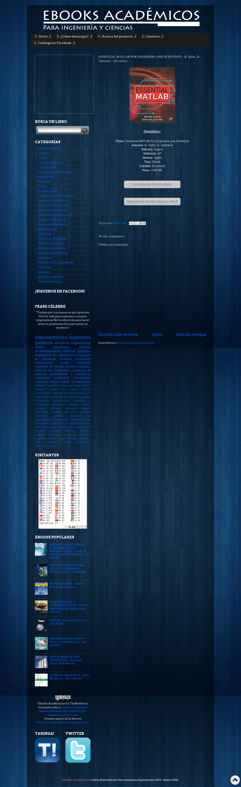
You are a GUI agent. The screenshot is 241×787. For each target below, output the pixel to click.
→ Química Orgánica (49, 276)
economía (54, 431)
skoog (67, 442)
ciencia (86, 389)
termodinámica (47, 351)
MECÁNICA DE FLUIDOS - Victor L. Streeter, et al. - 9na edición (68, 642)
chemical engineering (72, 343)
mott (63, 438)
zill (63, 389)
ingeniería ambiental (52, 377)
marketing (41, 438)
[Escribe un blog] (134, 223)
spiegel (57, 419)
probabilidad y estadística (70, 374)
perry (38, 442)
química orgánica (78, 366)
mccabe (56, 411)
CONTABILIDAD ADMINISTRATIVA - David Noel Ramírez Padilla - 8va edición (68, 606)
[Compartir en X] (137, 223)
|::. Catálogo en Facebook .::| (54, 43)
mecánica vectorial (77, 411)
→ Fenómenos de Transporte (54, 195)
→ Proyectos (43, 267)
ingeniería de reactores (54, 355)
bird (60, 427)
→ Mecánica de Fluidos (50, 238)
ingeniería (54, 434)
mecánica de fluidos (49, 366)
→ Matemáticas (45, 229)
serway (86, 404)
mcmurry (53, 438)
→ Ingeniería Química (50, 219)
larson (86, 408)
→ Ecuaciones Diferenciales (54, 172)
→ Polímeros (43, 257)
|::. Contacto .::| (152, 36)
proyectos (58, 404)
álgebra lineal (59, 381)
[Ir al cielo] (235, 780)
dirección (40, 431)
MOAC (86, 385)
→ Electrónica (44, 176)
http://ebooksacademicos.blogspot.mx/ (62, 722)
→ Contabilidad (45, 167)
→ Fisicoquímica (46, 191)
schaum (73, 404)
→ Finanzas (42, 181)
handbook (56, 396)
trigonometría (42, 446)
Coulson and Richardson (52, 370)
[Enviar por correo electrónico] (130, 223)
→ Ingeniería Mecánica (51, 224)
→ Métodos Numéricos (50, 248)
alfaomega (75, 423)
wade (45, 423)
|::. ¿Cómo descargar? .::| (74, 36)
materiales (42, 411)
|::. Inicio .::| (43, 36)
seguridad (52, 442)
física (39, 347)
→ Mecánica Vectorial (50, 243)
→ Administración (47, 148)
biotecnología (49, 427)
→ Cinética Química (48, 162)
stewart (40, 385)
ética (53, 446)
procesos (59, 415)
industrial (70, 396)
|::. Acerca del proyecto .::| (117, 36)
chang (78, 427)
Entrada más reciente (118, 334)
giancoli (55, 408)
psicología (61, 347)
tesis (66, 419)
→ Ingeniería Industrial (51, 210)
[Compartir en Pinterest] (144, 223)
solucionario (83, 442)
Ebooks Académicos (76, 780)
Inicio (157, 334)
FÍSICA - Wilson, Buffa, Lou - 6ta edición (69, 622)
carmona (69, 427)
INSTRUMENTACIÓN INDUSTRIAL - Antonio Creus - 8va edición (66, 660)
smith (53, 389)
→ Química (42, 272)
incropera (71, 408)
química (40, 389)
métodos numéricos (79, 438)
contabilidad (43, 393)
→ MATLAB (43, 233)
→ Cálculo (42, 157)
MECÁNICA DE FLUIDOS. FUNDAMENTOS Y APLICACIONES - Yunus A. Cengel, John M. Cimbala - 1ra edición (69, 551)
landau (65, 362)
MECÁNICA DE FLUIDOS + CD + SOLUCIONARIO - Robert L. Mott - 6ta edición (68, 568)
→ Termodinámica (48, 281)
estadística (70, 431)
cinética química (76, 351)
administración (51, 337)
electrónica (60, 393)
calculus (40, 408)
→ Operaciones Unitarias (52, 253)
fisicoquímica (81, 381)
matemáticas (61, 400)
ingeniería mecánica (77, 434)
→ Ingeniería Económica (52, 205)
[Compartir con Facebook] (141, 223)
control (86, 427)
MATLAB (119, 223)
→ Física (40, 186)
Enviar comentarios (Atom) (136, 342)
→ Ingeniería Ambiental (52, 200)
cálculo (85, 347)
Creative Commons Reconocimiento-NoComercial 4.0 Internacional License (63, 711)
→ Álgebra (42, 153)
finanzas (65, 358)
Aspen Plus (55, 423)
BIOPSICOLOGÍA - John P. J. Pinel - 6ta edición (68, 585)
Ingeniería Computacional (63, 385)
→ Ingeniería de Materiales (53, 214)
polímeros (41, 415)
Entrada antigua (191, 334)
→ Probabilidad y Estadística (54, 262)
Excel (66, 423)
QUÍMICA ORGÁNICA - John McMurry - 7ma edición (69, 676)
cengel (73, 389)
